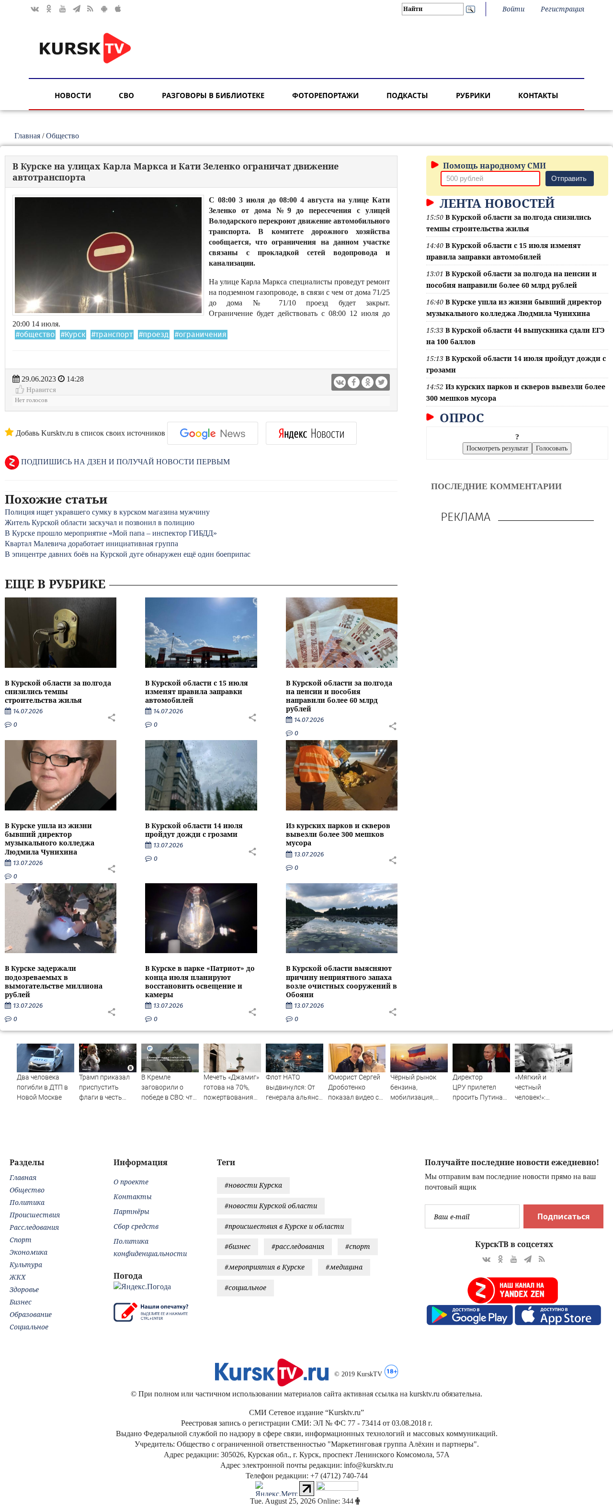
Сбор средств (136, 1226)
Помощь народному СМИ (493, 165)
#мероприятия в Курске (265, 1266)
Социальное (29, 1326)
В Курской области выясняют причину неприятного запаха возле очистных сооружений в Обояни (341, 981)
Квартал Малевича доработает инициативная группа (91, 544)
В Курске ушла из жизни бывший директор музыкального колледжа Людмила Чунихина (49, 838)
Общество (62, 136)
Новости (73, 95)
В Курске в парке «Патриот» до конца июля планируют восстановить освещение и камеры (200, 981)
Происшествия (35, 1214)
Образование (31, 1314)
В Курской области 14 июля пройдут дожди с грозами (194, 830)
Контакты (538, 95)
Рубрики (473, 95)
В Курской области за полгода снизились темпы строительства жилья (58, 691)
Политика (27, 1202)
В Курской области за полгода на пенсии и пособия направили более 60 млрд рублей (339, 696)
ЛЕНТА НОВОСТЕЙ (495, 203)
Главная (27, 136)
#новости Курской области (271, 1205)
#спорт (357, 1246)
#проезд (154, 334)
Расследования (34, 1227)
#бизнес (237, 1246)
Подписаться (563, 1216)
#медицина (344, 1266)
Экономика (28, 1252)
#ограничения (201, 334)
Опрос (460, 417)
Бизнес (21, 1301)
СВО (126, 95)
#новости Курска (253, 1185)
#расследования (298, 1246)
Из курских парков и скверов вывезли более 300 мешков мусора (338, 834)
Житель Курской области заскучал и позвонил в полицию (99, 522)
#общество (35, 334)
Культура (26, 1264)
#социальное (245, 1287)
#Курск (73, 334)
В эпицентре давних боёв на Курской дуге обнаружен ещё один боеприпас (127, 554)
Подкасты (407, 95)
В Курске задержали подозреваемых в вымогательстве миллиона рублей (53, 981)
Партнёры (131, 1211)
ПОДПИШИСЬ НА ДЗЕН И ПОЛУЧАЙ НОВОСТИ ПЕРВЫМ (124, 462)
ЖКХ (17, 1277)
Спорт (21, 1239)
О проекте (131, 1181)
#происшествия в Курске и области (284, 1226)
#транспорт (112, 334)
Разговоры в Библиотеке (213, 95)
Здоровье (24, 1289)
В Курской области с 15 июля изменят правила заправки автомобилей (196, 691)
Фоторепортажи (325, 95)
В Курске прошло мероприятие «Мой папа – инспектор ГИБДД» (111, 533)
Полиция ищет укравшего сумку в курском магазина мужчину (107, 512)
